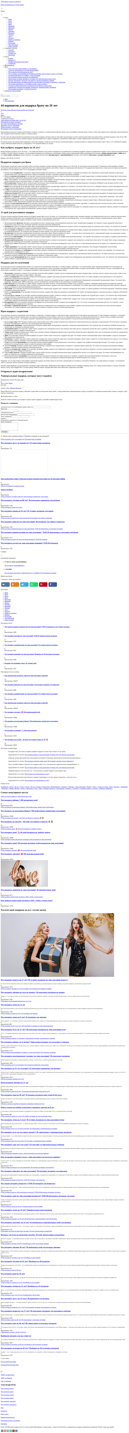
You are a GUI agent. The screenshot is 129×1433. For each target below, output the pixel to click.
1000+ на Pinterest (6, 1378)
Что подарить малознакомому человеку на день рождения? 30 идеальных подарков (35, 1056)
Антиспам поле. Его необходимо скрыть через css (17, 407)
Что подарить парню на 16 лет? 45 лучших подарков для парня (27, 511)
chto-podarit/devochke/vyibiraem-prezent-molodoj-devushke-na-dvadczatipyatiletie (33, 479)
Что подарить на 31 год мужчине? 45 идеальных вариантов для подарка (30, 1068)
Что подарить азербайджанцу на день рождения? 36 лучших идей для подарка (31, 645)
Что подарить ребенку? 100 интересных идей (19, 800)
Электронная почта (7, 412)
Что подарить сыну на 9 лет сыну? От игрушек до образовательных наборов (32, 1145)
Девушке (11, 31)
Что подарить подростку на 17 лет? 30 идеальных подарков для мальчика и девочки (36, 1311)
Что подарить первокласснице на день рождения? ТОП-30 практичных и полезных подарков (39, 532)
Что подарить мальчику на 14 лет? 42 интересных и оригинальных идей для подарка (36, 1222)
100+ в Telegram (6, 1381)
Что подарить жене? (7, 1388)
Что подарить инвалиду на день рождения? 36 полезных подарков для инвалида (32, 684)
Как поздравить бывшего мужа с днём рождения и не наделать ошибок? (30, 1157)
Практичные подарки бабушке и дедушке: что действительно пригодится (32, 79)
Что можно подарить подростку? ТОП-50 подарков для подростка (28, 1183)
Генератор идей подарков (13, 91)
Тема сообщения (6, 416)
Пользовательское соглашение (10, 1420)
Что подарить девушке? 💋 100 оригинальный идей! (22, 712)
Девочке (11, 34)
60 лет (33, 787)
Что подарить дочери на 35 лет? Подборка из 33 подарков (25, 1286)
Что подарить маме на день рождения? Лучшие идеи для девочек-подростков (49, 755)
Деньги (89, 787)
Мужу (10, 23)
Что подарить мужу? (7, 1395)
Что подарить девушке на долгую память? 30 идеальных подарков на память (33, 992)
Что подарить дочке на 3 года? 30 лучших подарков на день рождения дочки (32, 1120)
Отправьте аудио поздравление (11, 129)
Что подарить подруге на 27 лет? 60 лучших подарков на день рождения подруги (34, 980)
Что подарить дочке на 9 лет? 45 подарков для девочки (23, 1017)
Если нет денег (103, 787)
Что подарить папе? (7, 1392)
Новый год (11, 60)
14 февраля (5, 787)
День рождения (80, 787)
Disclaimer (4, 1424)
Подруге (11, 38)
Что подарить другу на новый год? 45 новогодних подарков (25, 443)
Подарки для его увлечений (10, 125)
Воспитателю (56, 787)
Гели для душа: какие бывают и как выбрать (22, 68)
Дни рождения (13, 45)
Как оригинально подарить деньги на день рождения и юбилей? (26, 675)
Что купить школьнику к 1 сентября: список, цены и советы (27, 84)
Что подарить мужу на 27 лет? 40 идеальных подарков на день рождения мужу (33, 1030)
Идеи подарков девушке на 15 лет (14, 1083)
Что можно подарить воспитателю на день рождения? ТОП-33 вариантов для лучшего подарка (37, 627)
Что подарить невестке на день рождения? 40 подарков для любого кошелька (33, 522)
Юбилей (102, 788)
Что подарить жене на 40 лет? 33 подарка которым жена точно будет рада (31, 1095)
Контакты (4, 1411)
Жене (10, 24)
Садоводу (76, 788)
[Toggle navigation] (1, 8)
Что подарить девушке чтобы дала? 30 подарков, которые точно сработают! (49, 761)
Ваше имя (4, 409)
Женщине (11, 28)
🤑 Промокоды (9, 65)
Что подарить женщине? (9, 1404)
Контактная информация (9, 414)
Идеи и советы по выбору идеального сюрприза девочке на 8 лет (27, 1107)
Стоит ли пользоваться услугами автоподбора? (23, 70)
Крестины (11, 55)
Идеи (111, 787)
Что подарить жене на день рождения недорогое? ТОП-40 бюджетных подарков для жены (38, 1196)
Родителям (11, 43)
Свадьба (11, 50)
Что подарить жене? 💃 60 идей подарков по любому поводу (25, 832)
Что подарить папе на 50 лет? (13, 1274)
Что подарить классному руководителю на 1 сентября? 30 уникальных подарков (30, 573)
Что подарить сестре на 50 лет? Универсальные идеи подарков (26, 1210)
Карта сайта (4, 1414)
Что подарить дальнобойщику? (15, 565)
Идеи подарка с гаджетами (10, 127)
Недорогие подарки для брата (11, 122)
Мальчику (11, 33)
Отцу (36, 788)
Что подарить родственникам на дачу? (20, 72)
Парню (10, 29)
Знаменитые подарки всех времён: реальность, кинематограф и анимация (32, 87)
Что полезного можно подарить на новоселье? (23, 77)
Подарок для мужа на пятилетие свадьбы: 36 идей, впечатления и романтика (32, 1235)
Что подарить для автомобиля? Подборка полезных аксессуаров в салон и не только (35, 74)
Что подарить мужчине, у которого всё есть (22, 89)
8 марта (10, 58)
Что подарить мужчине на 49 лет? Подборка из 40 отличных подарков (30, 1348)
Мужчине (11, 26)
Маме (10, 19)
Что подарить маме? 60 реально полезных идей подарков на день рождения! (32, 843)
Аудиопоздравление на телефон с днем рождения (24, 75)
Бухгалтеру (46, 787)
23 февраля (11, 63)
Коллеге (117, 787)
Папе (10, 21)
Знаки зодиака (13, 46)
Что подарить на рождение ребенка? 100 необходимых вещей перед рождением (31, 721)
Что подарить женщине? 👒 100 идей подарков (21, 730)
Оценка (3, 418)
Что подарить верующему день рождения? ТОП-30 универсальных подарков (31, 636)
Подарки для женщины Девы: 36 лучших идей (20, 663)
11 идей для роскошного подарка (12, 123)
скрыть (11, 118)
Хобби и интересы (14, 39)
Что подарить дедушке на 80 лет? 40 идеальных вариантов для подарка (30, 500)
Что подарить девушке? (8, 1401)
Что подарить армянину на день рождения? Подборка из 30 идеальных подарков (32, 654)
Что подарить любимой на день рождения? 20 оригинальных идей (28, 890)
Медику (18, 788)
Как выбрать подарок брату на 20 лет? (13, 120)
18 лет (11, 787)
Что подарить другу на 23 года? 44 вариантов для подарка (25, 1299)
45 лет (22, 787)
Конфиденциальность (8, 1417)
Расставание (60, 788)
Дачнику (64, 787)
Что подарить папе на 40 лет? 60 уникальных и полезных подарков (28, 1323)
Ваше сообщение (6, 422)
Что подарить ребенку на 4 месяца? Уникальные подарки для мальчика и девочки (35, 1042)
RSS (2, 1408)
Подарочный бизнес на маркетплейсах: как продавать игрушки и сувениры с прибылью (36, 82)
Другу (10, 36)
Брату (2, 115)
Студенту (95, 788)
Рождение (11, 51)
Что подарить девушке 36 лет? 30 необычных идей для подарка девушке (30, 1247)
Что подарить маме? (7, 1398)
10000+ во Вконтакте (7, 1375)
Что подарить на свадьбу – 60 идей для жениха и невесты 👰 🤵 (26, 739)
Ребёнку (11, 41)
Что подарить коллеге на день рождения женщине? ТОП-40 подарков (29, 543)
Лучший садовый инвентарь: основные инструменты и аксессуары (30, 85)
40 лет (17, 787)
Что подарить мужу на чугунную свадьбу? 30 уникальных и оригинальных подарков (36, 1132)
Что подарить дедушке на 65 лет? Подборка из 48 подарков (25, 1261)
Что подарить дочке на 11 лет (13, 1005)
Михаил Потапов (28, 110)
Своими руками (86, 788)
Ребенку (69, 788)
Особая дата (12, 53)
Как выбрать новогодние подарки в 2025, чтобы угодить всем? (27, 901)
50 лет (27, 787)
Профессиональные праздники (18, 62)
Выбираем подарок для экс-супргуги (16, 1336)
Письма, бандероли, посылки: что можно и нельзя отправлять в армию (31, 80)
